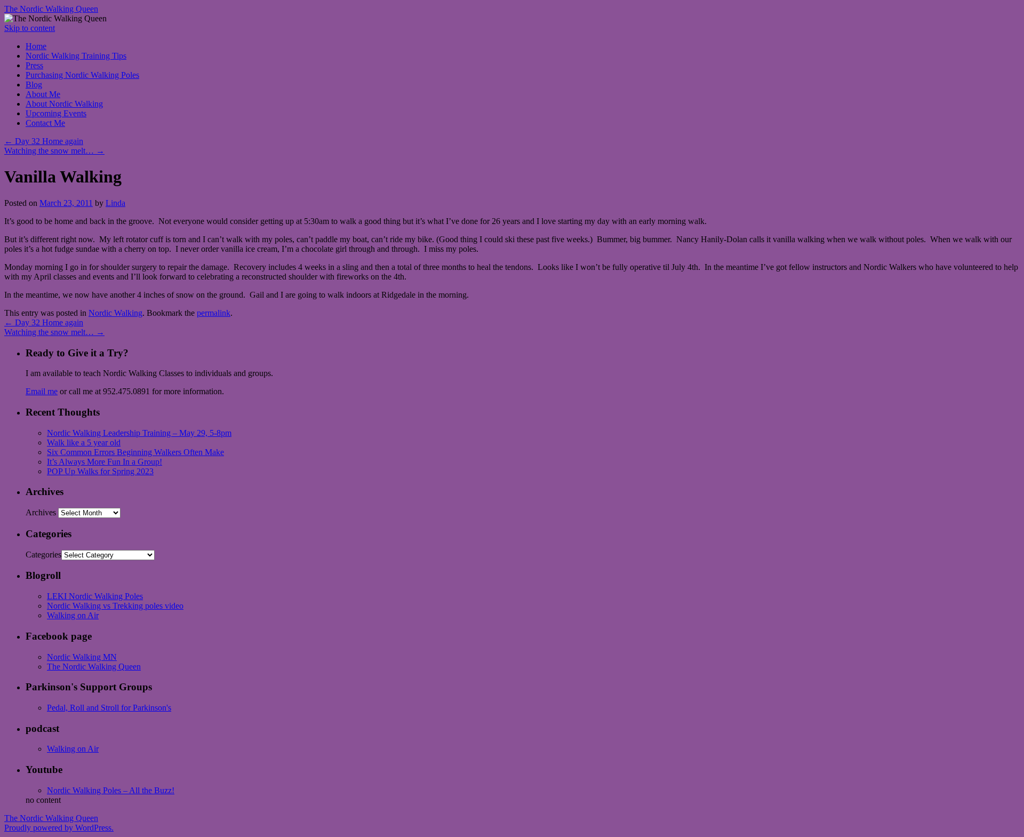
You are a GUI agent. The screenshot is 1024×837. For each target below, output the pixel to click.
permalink (213, 312)
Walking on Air (73, 615)
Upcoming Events (56, 113)
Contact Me (45, 122)
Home (36, 46)
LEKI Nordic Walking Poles (95, 596)
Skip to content (29, 28)
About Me (43, 94)
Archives (41, 512)
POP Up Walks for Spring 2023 (100, 471)
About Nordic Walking (64, 103)
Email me (42, 391)
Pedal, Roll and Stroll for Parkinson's (109, 707)
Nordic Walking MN (82, 656)
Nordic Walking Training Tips (76, 55)
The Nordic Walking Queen (51, 8)
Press (34, 65)
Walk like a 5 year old (84, 442)
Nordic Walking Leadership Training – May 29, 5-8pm (139, 432)
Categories (43, 554)
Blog (34, 84)
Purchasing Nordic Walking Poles (82, 74)
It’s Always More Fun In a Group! (104, 461)
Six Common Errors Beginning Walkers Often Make (135, 452)
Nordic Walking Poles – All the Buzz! (110, 790)
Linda (115, 203)
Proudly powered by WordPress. (59, 827)
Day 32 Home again (43, 141)
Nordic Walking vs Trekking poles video (115, 605)
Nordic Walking (115, 312)
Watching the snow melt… (54, 150)
